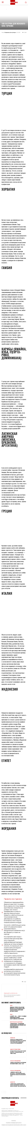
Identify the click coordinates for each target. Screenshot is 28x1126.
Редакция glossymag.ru (10, 32)
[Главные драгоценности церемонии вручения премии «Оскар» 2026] (5, 1062)
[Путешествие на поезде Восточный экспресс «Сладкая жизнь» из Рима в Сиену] (5, 1051)
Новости (12, 1037)
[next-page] (5, 1092)
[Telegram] (6, 36)
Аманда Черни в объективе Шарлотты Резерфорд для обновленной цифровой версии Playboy (17, 1009)
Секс (15, 9)
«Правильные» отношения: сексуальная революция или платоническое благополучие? (18, 1025)
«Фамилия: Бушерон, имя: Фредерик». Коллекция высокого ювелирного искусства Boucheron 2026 (18, 1074)
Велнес (9, 9)
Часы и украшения (15, 1060)
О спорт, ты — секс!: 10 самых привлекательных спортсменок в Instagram (18, 1017)
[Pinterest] (21, 36)
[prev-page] (3, 1092)
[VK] (16, 36)
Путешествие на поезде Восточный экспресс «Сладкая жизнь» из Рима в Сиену (18, 1052)
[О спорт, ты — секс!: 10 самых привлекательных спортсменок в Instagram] (5, 1017)
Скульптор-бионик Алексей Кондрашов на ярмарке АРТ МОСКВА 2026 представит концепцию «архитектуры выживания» (18, 1041)
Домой (3, 9)
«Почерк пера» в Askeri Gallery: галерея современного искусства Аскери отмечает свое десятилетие (18, 1085)
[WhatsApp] (11, 36)
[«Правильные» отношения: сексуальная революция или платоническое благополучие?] (5, 1025)
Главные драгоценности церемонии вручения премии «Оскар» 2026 (18, 1063)
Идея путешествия (15, 1049)
